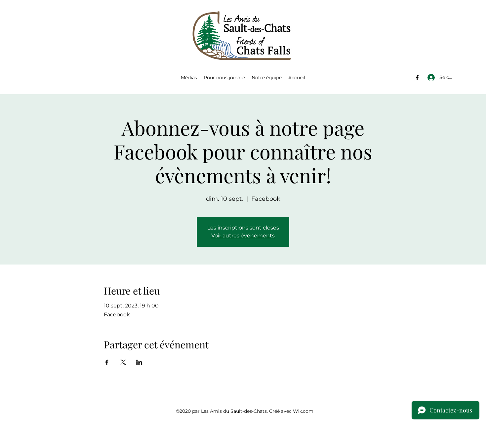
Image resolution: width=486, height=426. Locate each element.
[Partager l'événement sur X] (123, 362)
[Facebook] (417, 77)
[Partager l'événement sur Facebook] (107, 362)
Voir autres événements (243, 235)
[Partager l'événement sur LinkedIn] (139, 362)
